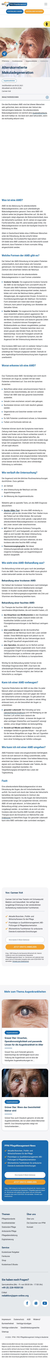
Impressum (6, 1319)
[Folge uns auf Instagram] (35, 1303)
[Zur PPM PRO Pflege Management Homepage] (25, 5)
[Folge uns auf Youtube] (44, 1303)
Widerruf (36, 1319)
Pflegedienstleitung (9, 1235)
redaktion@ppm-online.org (15, 1295)
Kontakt (30, 1227)
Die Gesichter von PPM (36, 1223)
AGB (28, 1319)
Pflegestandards (8, 1219)
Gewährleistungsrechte (30, 1328)
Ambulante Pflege (9, 1231)
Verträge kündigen (24, 1323)
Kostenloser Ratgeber (10, 1252)
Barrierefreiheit (8, 1323)
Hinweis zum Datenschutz (20, 961)
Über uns (30, 1219)
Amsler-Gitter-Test (12, 510)
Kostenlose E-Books (10, 1264)
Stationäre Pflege (9, 1227)
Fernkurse (6, 1256)
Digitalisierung (8, 1239)
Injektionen (6, 818)
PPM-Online (5, 61)
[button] (46, 24)
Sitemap (5, 1332)
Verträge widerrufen (10, 1328)
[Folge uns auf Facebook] (27, 1303)
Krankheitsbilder (17, 61)
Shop (4, 1260)
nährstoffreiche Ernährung (14, 713)
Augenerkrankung (39, 113)
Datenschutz (19, 1319)
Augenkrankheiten (31, 61)
